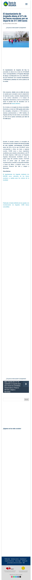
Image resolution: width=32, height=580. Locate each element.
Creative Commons (9, 561)
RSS (24, 562)
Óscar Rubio (8, 23)
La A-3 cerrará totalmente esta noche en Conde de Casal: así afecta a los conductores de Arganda (16, 344)
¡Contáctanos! (23, 559)
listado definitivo (16, 103)
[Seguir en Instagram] (12, 577)
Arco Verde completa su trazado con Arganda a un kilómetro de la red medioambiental (15, 235)
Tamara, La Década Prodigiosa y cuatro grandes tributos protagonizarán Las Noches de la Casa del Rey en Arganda (15, 370)
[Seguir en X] (20, 577)
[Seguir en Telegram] (16, 577)
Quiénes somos (15, 559)
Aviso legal (18, 561)
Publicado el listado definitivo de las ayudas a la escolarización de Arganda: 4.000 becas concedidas (16, 205)
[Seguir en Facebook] (18, 577)
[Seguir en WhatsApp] (14, 577)
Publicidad (7, 559)
